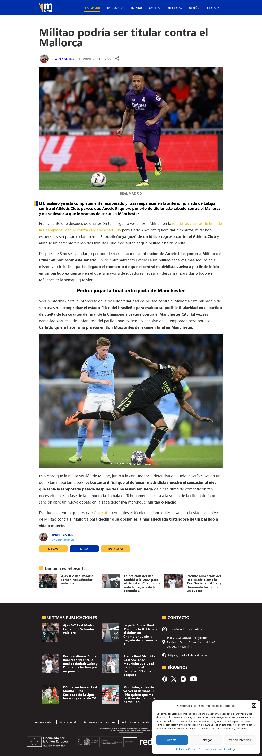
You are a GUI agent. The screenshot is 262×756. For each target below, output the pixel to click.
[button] (254, 706)
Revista (211, 7)
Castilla (154, 7)
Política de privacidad (210, 749)
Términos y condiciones (98, 722)
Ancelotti (102, 512)
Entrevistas (174, 7)
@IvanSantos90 (63, 539)
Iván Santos (63, 58)
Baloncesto (115, 7)
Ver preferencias (240, 740)
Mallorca (53, 548)
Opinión (194, 7)
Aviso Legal (230, 749)
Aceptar (172, 740)
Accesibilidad (44, 722)
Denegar (206, 740)
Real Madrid (92, 7)
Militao (84, 548)
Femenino (136, 7)
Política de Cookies (186, 749)
